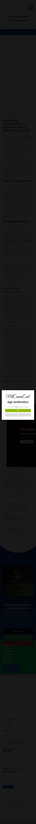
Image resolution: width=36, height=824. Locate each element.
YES (18, 410)
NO (18, 415)
